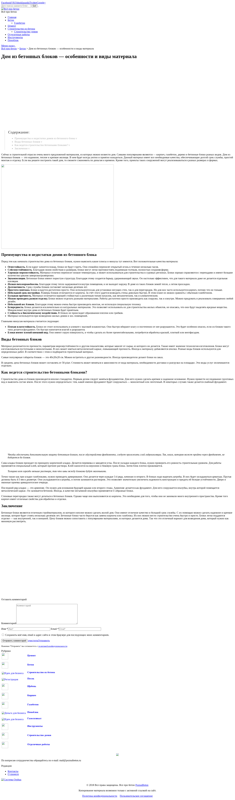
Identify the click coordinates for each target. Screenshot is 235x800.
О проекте (13, 774)
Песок (30, 678)
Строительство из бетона (41, 672)
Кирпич (31, 695)
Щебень (31, 686)
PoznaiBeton (141, 785)
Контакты (13, 771)
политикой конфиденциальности (52, 646)
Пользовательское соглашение (136, 796)
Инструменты (35, 726)
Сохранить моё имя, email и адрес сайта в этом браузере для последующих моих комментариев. (57, 635)
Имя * (4, 628)
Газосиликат (34, 718)
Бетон (30, 664)
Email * (55, 628)
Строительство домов (39, 735)
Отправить (44, 640)
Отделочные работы (38, 744)
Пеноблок (32, 712)
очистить (33, 640)
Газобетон (33, 704)
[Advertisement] (47, 95)
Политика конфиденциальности (99, 796)
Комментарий (8, 623)
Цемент (31, 655)
